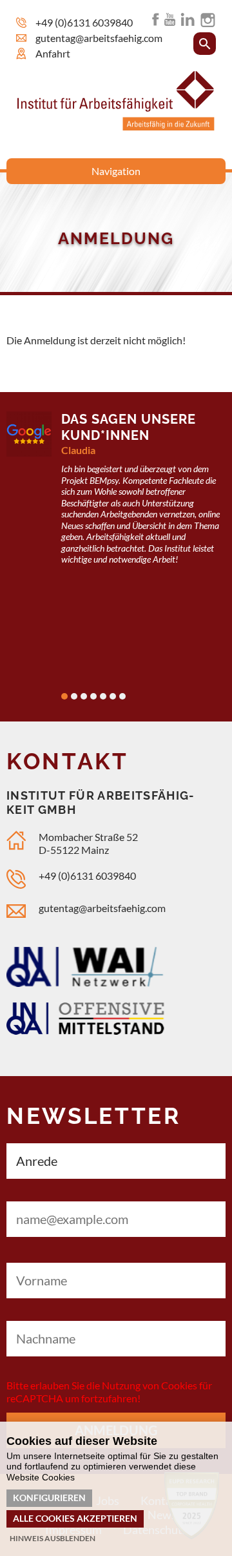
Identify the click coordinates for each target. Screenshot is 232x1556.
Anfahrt (52, 53)
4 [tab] (93, 696)
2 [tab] (74, 696)
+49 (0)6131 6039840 (84, 22)
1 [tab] (64, 696)
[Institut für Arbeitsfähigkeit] (116, 126)
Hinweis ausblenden (52, 1538)
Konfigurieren (49, 1497)
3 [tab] (84, 696)
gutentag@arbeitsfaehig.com (102, 908)
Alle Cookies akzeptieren (75, 1518)
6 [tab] (113, 696)
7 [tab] (122, 696)
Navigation (116, 171)
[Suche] (204, 43)
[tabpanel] (116, 496)
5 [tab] (103, 696)
